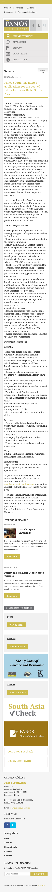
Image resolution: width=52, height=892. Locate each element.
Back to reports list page (20, 607)
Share (42, 70)
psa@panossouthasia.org (20, 808)
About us (8, 843)
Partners (19, 8)
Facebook (33, 25)
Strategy (7, 8)
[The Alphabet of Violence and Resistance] (26, 678)
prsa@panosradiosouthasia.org (19, 484)
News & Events (10, 847)
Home (6, 838)
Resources (8, 851)
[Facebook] (7, 827)
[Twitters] (13, 827)
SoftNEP (41, 886)
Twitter (39, 25)
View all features (17, 646)
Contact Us (9, 856)
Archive (30, 8)
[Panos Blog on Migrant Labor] (26, 745)
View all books (16, 624)
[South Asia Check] (26, 719)
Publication (8, 12)
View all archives (17, 692)
